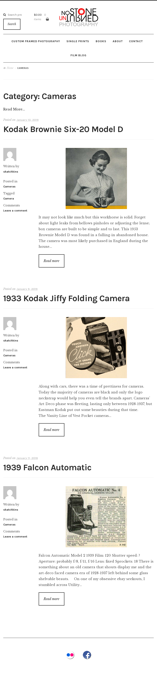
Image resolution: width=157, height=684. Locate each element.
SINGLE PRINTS (77, 41)
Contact (136, 41)
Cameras (9, 186)
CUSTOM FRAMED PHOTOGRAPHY (35, 41)
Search (12, 24)
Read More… (14, 109)
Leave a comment (15, 210)
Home (10, 67)
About (118, 41)
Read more (51, 261)
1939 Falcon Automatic (47, 468)
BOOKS (101, 41)
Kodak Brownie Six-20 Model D (63, 129)
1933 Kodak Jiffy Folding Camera (66, 298)
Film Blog (78, 55)
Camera (8, 198)
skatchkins (10, 171)
